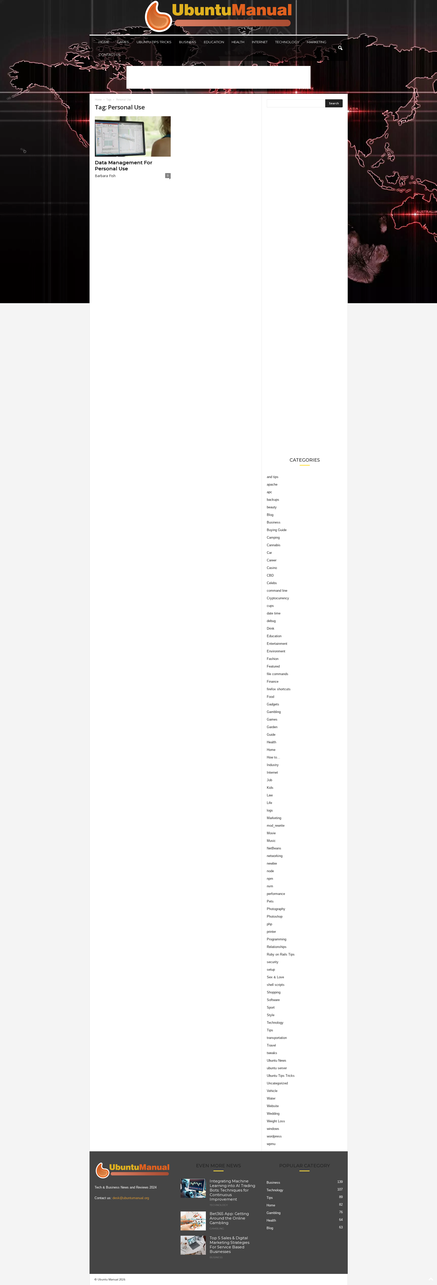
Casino (272, 568)
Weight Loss (276, 1121)
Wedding (273, 1113)
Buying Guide (277, 530)
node (270, 871)
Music (271, 841)
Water (271, 1098)
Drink (270, 628)
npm (270, 879)
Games (123, 42)
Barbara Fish (105, 175)
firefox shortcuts (279, 689)
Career (271, 560)
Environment (276, 651)
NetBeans (274, 848)
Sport (271, 1007)
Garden (272, 727)
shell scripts (276, 985)
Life (269, 803)
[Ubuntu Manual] (219, 17)
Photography (276, 909)
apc (269, 492)
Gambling (274, 712)
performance (276, 894)
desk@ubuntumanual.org (131, 1198)
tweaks (272, 1053)
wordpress (274, 1136)
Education (214, 42)
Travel (271, 1045)
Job (269, 780)
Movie (271, 833)
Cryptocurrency (278, 598)
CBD (270, 575)
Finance (272, 681)
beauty (272, 507)
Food (270, 697)
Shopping (273, 992)
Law (270, 795)
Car (269, 553)
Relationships (277, 947)
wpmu (271, 1144)
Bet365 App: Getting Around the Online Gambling (229, 1218)
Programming (276, 939)
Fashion (272, 659)
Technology (287, 42)
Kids (270, 788)
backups (273, 500)
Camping (273, 537)
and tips (272, 477)
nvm (270, 886)
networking (274, 856)
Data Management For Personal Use (123, 166)
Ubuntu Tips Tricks (154, 42)
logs (270, 810)
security (272, 962)
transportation (277, 1038)
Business (187, 42)
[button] (340, 48)
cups (270, 606)
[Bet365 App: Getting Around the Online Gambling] (193, 1220)
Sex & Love (275, 977)
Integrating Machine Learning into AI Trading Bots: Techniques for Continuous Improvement (232, 1190)
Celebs (272, 583)
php (269, 924)
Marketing (316, 42)
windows (273, 1129)
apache (272, 484)
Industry (273, 765)
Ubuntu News (276, 1060)
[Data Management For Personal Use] (133, 136)
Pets (270, 901)
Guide (271, 734)
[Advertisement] (218, 77)
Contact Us (110, 55)
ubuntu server (277, 1068)
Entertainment (277, 644)
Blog (270, 515)
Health (238, 42)
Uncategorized (277, 1083)
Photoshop (274, 916)
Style (270, 1015)
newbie (272, 863)
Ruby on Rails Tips (281, 954)
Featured (273, 666)
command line (277, 590)
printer (271, 932)
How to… (273, 757)
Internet (260, 42)
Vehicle (272, 1091)
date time (273, 613)
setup (271, 969)
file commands (277, 674)
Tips (270, 1030)
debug (271, 621)
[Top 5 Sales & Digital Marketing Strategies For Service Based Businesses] (193, 1245)
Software (273, 1000)
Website (273, 1106)
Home (104, 42)
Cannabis (273, 545)
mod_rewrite (276, 825)
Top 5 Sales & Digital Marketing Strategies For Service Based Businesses (229, 1244)
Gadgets (273, 704)
